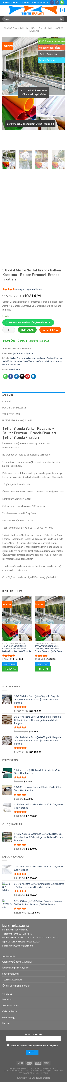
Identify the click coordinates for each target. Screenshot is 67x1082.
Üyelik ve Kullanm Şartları (16, 985)
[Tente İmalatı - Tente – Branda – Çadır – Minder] (33, 10)
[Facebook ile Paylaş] (10, 376)
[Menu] (4, 10)
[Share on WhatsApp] (5, 376)
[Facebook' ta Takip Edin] (52, 2)
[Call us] (62, 2)
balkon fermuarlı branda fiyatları (40, 358)
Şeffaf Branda (30, 27)
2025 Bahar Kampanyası (52, 41)
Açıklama (7, 395)
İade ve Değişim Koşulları (17, 420)
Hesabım (7, 999)
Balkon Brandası (17, 358)
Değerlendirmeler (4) (14, 407)
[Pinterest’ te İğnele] (27, 376)
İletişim (6, 1023)
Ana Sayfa (10, 27)
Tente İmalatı (14, 369)
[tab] (33, 395)
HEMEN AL (27, 329)
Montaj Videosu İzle (49, 47)
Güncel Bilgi (8, 1017)
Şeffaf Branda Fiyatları (23, 353)
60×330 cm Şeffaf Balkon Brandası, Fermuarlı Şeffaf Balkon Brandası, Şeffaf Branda (49, 649)
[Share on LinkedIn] (33, 376)
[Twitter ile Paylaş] (16, 376)
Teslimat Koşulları (12, 979)
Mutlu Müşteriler (48, 53)
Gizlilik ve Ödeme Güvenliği (17, 961)
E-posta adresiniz (33, 1034)
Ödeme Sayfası (10, 1011)
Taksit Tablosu (11, 414)
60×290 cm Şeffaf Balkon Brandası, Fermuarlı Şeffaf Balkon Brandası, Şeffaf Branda (16, 649)
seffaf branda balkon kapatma (49, 361)
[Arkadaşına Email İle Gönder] (22, 376)
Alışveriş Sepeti (10, 1005)
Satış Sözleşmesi (11, 973)
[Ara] (61, 19)
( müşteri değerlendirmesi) (29, 289)
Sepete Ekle (50, 329)
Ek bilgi (6, 401)
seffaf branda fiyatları (11, 364)
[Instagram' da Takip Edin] (57, 2)
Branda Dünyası (47, 60)
